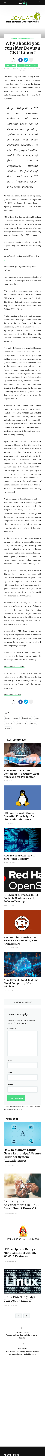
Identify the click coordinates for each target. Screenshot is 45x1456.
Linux (21, 39)
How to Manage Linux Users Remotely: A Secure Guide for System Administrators (22, 1155)
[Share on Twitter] (26, 60)
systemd (33, 723)
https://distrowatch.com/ (14, 666)
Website (10, 1084)
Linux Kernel (22, 723)
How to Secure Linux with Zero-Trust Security (20, 857)
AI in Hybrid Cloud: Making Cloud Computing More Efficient (21, 983)
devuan (15, 718)
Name (10, 1060)
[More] (31, 60)
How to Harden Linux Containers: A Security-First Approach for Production (21, 773)
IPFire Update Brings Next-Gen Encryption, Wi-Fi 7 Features (20, 1253)
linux (37, 718)
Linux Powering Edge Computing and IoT (20, 1298)
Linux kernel (30, 39)
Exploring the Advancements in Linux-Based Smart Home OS (22, 1205)
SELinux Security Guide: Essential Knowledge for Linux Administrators (19, 816)
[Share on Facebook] (20, 60)
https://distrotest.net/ (12, 694)
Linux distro (9, 723)
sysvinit (7, 728)
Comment (11, 1028)
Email (10, 1072)
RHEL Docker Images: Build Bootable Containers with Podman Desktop (21, 898)
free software (26, 718)
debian (7, 718)
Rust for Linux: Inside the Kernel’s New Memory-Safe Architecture (20, 940)
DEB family (14, 39)
